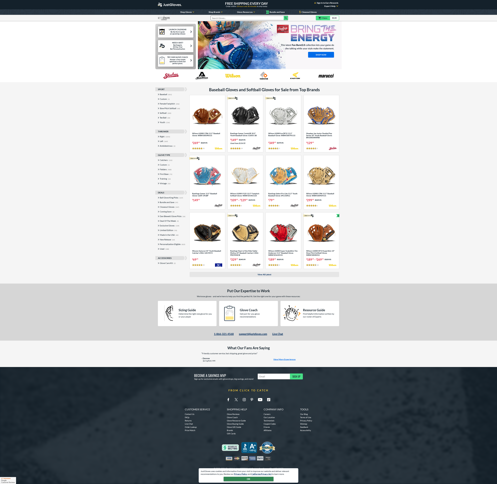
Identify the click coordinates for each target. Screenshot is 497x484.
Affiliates (268, 430)
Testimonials (269, 420)
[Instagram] (244, 399)
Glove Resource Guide (236, 420)
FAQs (187, 417)
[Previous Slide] (201, 45)
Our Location (269, 417)
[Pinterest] (252, 399)
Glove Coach (232, 417)
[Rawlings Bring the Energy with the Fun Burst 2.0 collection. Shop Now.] (270, 45)
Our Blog (304, 414)
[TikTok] (268, 399)
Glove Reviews (233, 414)
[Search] (286, 18)
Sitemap (303, 424)
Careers (267, 414)
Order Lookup (191, 427)
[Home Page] (170, 4)
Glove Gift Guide (234, 427)
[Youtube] (260, 399)
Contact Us (189, 414)
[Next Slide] (338, 45)
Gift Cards (231, 433)
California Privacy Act (261, 474)
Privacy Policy (240, 474)
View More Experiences (284, 359)
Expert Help (329, 6)
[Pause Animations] (271, 66)
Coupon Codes (270, 424)
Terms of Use (305, 417)
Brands (230, 430)
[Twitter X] (236, 399)
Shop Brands (214, 12)
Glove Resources (245, 12)
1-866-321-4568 (224, 333)
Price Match (190, 430)
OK (248, 479)
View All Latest (264, 274)
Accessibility (305, 430)
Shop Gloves (186, 12)
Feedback (304, 427)
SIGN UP (296, 376)
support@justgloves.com (253, 333)
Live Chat (277, 333)
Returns (188, 420)
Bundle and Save (276, 12)
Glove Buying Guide (235, 424)
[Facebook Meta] (228, 399)
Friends (267, 427)
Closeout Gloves (309, 12)
